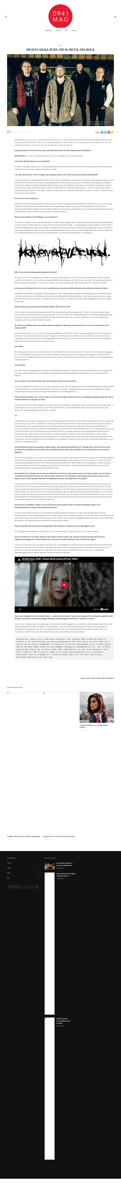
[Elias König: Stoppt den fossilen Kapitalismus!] (50, 866)
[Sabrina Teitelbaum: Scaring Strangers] (24, 763)
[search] (115, 17)
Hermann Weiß (16, 132)
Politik (58, 30)
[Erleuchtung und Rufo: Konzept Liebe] (60, 763)
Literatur (48, 30)
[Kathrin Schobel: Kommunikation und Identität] (50, 1088)
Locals (74, 30)
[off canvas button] (6, 17)
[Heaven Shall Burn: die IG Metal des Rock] (60, 90)
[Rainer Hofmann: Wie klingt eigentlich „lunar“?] (50, 943)
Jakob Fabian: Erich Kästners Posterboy (97, 678)
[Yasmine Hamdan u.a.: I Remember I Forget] (97, 707)
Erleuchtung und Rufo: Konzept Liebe (59, 836)
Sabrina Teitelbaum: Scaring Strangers (23, 836)
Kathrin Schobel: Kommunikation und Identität (63, 1021)
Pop (66, 30)
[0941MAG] (20, 1172)
